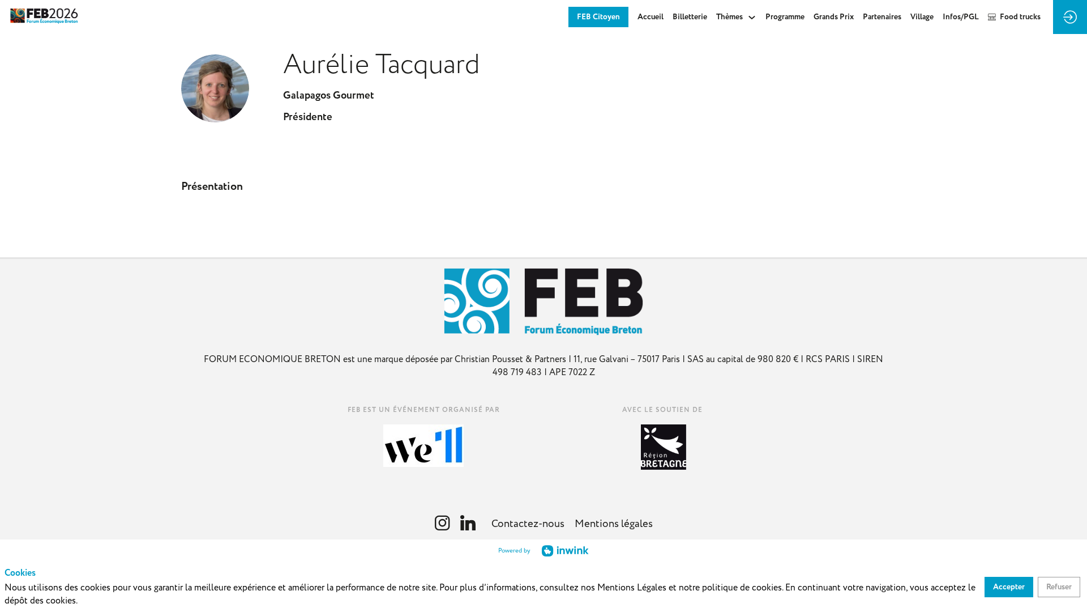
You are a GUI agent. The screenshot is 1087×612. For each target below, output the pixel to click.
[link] (650, 17)
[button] (598, 17)
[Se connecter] (1070, 17)
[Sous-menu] (751, 17)
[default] (690, 17)
